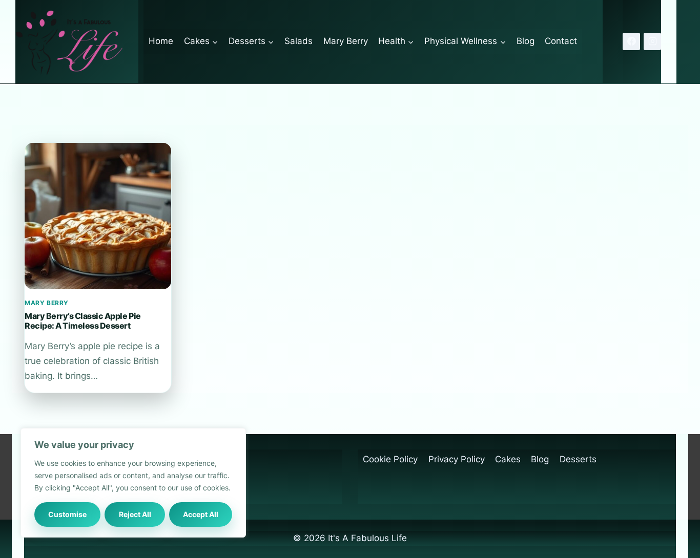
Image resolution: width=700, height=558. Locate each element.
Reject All (135, 514)
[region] (133, 483)
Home (161, 41)
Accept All (200, 514)
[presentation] (98, 216)
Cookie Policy (390, 459)
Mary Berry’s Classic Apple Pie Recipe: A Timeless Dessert (83, 320)
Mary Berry (345, 41)
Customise (67, 514)
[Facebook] (631, 41)
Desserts (578, 459)
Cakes (508, 459)
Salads (298, 41)
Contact (561, 41)
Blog (525, 41)
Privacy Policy (456, 459)
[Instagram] (652, 41)
